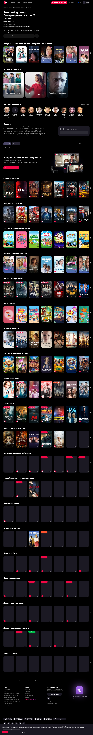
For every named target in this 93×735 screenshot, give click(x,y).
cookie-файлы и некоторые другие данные (59, 726)
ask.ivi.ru (49, 702)
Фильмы (27, 691)
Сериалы (27, 693)
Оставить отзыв (7, 709)
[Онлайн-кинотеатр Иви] (5, 2)
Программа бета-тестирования (11, 693)
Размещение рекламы (9, 697)
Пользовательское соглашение (11, 699)
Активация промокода (31, 699)
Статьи (27, 697)
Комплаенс (6, 707)
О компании (6, 689)
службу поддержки (22, 732)
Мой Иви (27, 689)
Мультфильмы (29, 695)
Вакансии (5, 691)
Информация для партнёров (10, 695)
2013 (7, 24)
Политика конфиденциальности (11, 701)
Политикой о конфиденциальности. (11, 729)
